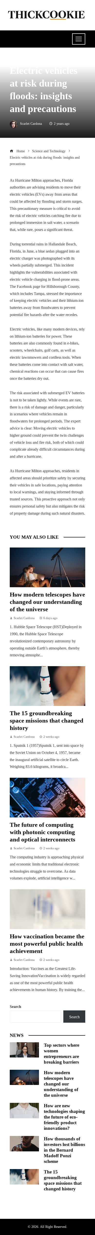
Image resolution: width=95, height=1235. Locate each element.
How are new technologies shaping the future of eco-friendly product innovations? (64, 1117)
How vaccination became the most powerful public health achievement (47, 943)
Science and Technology (31, 59)
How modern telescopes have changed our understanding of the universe (47, 601)
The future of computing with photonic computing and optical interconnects (42, 832)
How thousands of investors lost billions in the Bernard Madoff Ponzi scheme (64, 1150)
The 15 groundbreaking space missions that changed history (46, 720)
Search (15, 1007)
